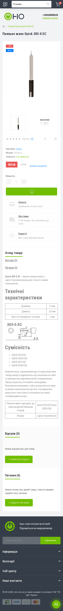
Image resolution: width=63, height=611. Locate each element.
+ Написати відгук (18, 459)
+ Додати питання (18, 502)
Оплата (22, 202)
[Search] (47, 4)
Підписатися (50, 540)
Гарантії (22, 233)
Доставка (23, 216)
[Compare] (55, 139)
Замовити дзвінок (50, 18)
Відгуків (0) (11, 260)
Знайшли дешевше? (38, 166)
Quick (19, 149)
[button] (50, 15)
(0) (32, 138)
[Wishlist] (45, 139)
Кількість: (10, 176)
